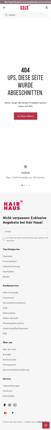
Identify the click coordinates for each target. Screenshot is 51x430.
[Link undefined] (4, 405)
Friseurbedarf (10, 261)
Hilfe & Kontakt (10, 292)
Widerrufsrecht (10, 318)
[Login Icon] (46, 7)
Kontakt (7, 354)
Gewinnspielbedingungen (15, 328)
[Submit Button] (44, 232)
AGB (5, 308)
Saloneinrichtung (11, 266)
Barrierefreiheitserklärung (16, 369)
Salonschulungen (11, 385)
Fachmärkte (9, 396)
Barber (6, 276)
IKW (5, 333)
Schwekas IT (41, 422)
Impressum (8, 297)
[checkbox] (4, 239)
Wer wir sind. (9, 349)
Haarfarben (8, 271)
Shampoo (7, 256)
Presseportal (9, 364)
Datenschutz (9, 313)
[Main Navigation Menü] (4, 7)
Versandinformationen (14, 302)
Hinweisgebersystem (13, 323)
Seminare (7, 391)
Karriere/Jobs (9, 359)
